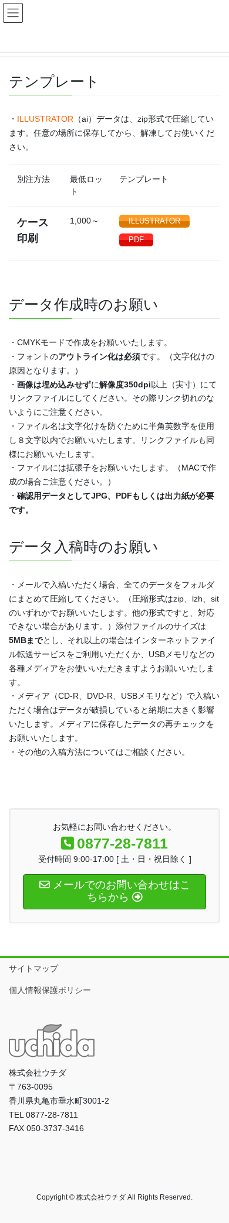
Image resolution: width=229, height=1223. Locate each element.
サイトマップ (33, 968)
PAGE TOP (212, 1175)
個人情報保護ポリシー (50, 990)
